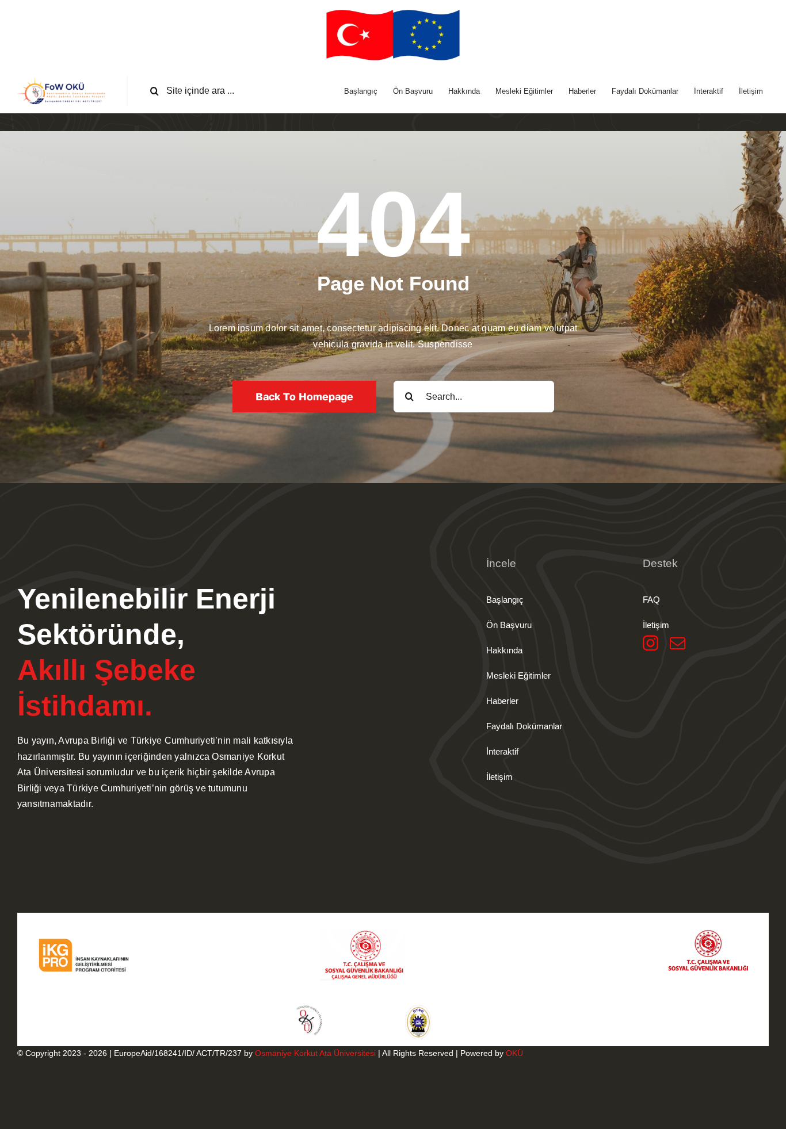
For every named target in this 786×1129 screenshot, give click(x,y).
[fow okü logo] (63, 80)
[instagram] (650, 642)
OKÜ (514, 1053)
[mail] (677, 642)
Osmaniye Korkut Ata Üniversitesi (315, 1053)
